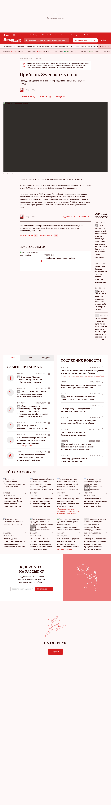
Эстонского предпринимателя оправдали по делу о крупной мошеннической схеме (31, 440)
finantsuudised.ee (60, 35)
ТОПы (83, 46)
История (91, 46)
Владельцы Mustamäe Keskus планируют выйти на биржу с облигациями (29, 379)
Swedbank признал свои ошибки (59, 258)
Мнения (54, 46)
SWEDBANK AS (25, 58)
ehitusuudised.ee (47, 35)
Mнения (64, 394)
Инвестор (31, 46)
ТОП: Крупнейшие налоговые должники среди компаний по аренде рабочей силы (31, 457)
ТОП (19, 452)
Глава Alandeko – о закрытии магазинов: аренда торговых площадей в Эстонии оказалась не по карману (41, 544)
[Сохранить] (49, 373)
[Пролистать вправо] (89, 261)
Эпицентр (20, 46)
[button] (22, 589)
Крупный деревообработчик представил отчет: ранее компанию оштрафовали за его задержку (77, 446)
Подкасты (63, 46)
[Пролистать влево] (41, 261)
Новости (21, 388)
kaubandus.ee (86, 35)
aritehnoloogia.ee (74, 35)
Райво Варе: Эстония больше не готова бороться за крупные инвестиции (101, 274)
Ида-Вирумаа (43, 46)
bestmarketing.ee (33, 35)
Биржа (20, 374)
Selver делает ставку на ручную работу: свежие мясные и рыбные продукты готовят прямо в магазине (101, 329)
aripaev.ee (22, 35)
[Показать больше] (94, 34)
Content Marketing (92, 533)
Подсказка (74, 46)
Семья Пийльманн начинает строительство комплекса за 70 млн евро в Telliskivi (32, 394)
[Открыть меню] (14, 34)
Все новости (9, 46)
